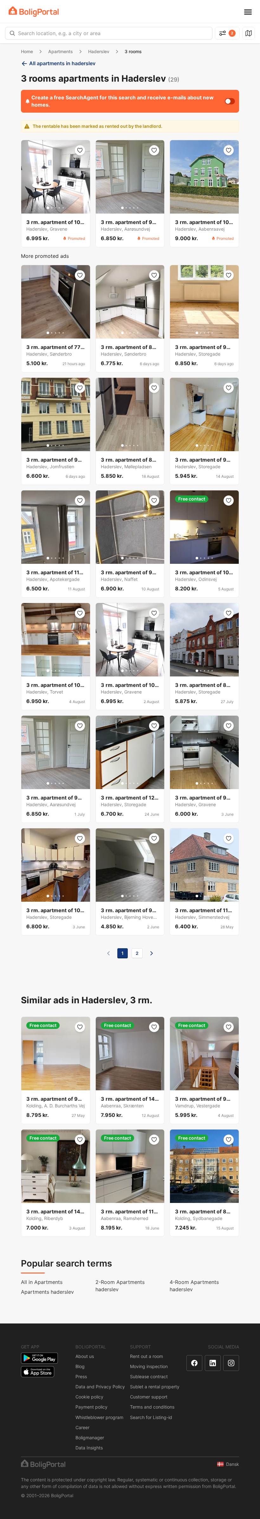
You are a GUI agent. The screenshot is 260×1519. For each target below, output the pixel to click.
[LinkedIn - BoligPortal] (213, 1363)
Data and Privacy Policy (100, 1386)
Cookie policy (89, 1396)
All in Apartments (41, 1282)
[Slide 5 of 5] (63, 208)
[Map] (248, 33)
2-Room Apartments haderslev (120, 1285)
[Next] (151, 953)
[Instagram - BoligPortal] (231, 1363)
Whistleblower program (99, 1417)
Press (81, 1376)
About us (84, 1356)
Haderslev (98, 51)
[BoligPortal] (33, 11)
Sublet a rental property (154, 1386)
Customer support (148, 1396)
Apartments (60, 51)
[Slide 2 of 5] (52, 208)
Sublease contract (149, 1376)
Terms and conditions (152, 1407)
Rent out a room (146, 1356)
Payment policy (91, 1407)
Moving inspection (149, 1366)
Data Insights (89, 1447)
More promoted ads (45, 256)
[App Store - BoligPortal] (37, 1371)
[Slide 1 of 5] (48, 208)
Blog (80, 1366)
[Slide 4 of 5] (59, 208)
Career (82, 1427)
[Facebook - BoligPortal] (194, 1363)
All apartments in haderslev (62, 63)
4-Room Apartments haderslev (194, 1285)
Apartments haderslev (47, 1292)
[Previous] (108, 953)
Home (27, 51)
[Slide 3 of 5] (55, 208)
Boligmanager (89, 1437)
